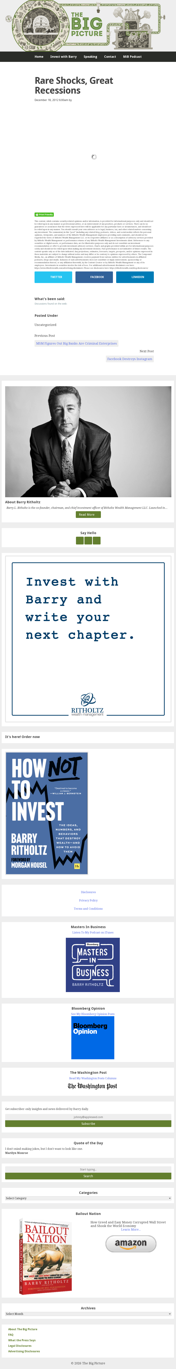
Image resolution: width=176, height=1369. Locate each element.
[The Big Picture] (88, 26)
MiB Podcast (132, 56)
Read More (87, 514)
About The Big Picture (22, 1329)
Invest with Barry (63, 56)
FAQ (10, 1334)
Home (39, 56)
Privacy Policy (88, 900)
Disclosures (88, 892)
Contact (110, 56)
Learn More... (131, 1229)
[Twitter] (80, 540)
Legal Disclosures (19, 1345)
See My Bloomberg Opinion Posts (92, 1014)
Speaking (90, 56)
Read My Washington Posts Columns (92, 1078)
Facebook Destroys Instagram (129, 359)
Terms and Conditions (88, 908)
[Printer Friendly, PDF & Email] (44, 214)
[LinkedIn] (97, 540)
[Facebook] (88, 540)
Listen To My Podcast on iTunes (92, 932)
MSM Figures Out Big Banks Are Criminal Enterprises (76, 343)
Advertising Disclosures (24, 1351)
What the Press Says (22, 1340)
